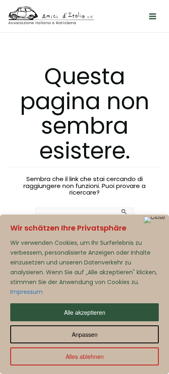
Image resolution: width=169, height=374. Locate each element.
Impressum (26, 292)
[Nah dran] (154, 220)
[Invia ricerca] (124, 212)
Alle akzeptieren (84, 312)
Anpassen (85, 334)
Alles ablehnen (85, 356)
